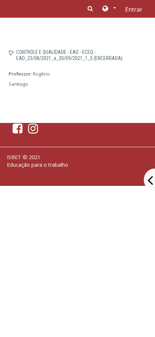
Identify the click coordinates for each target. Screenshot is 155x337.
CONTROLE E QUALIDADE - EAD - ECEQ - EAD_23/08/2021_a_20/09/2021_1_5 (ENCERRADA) (69, 55)
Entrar (133, 9)
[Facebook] (16, 131)
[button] (108, 9)
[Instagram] (34, 131)
